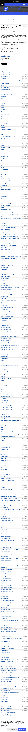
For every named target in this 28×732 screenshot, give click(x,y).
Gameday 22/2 (3, 127)
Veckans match (3, 298)
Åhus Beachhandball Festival (6, 327)
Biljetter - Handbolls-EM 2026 (6, 181)
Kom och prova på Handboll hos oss (7, 72)
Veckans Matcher (4, 196)
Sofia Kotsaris (3, 516)
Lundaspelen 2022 (4, 545)
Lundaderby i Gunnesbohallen (6, 405)
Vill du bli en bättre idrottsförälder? (7, 666)
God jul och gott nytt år (5, 156)
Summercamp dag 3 (4, 485)
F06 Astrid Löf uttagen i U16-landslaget (8, 634)
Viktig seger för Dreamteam (6, 192)
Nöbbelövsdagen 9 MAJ (5, 89)
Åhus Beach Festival (4, 76)
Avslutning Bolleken (4, 343)
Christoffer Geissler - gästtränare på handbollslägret (10, 500)
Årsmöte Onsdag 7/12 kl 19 (6, 571)
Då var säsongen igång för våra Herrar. (8, 714)
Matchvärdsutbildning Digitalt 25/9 (7, 471)
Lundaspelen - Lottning (5, 562)
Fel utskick (3, 231)
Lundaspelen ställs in (4, 697)
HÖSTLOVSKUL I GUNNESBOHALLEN (7, 303)
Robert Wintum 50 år (4, 385)
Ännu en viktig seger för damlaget (7, 140)
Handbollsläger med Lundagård (7, 654)
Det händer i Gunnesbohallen (6, 285)
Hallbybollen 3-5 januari (5, 278)
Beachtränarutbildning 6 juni (6, 342)
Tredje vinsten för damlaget (6, 463)
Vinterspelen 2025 (4, 269)
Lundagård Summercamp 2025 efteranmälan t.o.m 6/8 (11, 256)
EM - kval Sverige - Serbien (5, 120)
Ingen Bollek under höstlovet (6, 302)
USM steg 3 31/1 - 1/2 (5, 138)
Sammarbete (3, 158)
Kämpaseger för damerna (5, 445)
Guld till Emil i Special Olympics (6, 627)
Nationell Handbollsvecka (5, 609)
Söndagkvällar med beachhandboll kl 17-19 (9, 498)
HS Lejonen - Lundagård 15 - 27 (6, 683)
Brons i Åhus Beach (4, 232)
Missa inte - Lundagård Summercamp (8, 332)
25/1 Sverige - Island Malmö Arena (7, 141)
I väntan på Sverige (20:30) (5, 690)
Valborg (2, 663)
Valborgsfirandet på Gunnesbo (6, 511)
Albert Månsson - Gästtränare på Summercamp (9, 236)
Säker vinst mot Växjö (5, 442)
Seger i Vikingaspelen (5, 312)
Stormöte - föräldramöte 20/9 (6, 472)
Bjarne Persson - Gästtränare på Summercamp (9, 336)
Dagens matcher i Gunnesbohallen (7, 587)
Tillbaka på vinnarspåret (5, 454)
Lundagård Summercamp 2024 (6, 362)
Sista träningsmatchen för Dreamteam (8, 600)
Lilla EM (2, 165)
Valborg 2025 (3, 260)
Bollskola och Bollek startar (6, 325)
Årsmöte (2, 125)
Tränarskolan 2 (3, 363)
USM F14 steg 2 (3, 573)
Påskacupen (3, 376)
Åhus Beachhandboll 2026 (5, 74)
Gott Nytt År (3, 280)
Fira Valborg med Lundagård (6, 263)
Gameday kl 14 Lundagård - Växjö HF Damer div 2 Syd (11, 443)
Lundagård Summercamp (5, 56)
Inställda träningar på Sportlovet (7, 681)
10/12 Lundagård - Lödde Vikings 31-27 (8, 431)
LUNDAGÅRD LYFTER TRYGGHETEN (7, 100)
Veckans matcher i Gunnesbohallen (7, 392)
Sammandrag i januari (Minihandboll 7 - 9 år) (9, 694)
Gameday (2, 98)
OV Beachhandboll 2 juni (5, 347)
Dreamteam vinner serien (5, 674)
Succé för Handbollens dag (6, 602)
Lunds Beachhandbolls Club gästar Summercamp (10, 238)
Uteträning (2, 360)
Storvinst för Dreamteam (5, 465)
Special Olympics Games (5, 641)
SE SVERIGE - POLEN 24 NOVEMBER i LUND (9, 300)
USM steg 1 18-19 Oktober (5, 205)
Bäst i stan (2, 542)
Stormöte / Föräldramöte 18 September (8, 227)
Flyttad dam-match (4, 574)
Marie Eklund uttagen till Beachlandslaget (8, 245)
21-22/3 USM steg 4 (4, 103)
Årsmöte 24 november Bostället (6, 708)
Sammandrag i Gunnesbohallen (6, 423)
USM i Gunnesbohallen (5, 710)
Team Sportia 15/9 (4, 607)
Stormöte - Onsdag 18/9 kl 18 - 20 (7, 316)
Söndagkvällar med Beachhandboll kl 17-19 (9, 629)
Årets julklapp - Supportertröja (6, 569)
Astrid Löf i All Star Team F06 (6, 664)
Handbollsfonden (4, 143)
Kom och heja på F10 (4, 200)
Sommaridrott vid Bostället (6, 243)
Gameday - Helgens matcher (6, 460)
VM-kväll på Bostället (4, 425)
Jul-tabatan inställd (4, 556)
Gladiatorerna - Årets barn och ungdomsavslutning (10, 365)
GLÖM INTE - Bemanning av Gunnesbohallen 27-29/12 (11, 420)
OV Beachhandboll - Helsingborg (7, 349)
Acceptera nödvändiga (12, 729)
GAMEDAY (2, 134)
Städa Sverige (3, 458)
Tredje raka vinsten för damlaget (7, 591)
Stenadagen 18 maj (4, 356)
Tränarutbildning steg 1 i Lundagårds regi (8, 554)
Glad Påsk (2, 101)
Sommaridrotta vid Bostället (6, 338)
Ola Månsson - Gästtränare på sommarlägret (9, 631)
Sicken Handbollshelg (5, 114)
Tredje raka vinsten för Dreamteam (7, 292)
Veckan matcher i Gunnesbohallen (7, 307)
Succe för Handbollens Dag (6, 318)
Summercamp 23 (4, 487)
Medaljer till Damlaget (5, 646)
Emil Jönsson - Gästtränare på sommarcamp (9, 623)
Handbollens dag (4, 476)
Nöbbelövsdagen (4, 251)
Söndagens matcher (4, 593)
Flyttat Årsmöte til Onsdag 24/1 (6, 409)
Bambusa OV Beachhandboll (6, 636)
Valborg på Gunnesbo (5, 657)
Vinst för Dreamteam (4, 603)
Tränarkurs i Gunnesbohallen (6, 372)
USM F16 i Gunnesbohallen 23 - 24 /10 (8, 712)
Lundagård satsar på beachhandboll (7, 505)
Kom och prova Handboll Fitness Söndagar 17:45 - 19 (11, 703)
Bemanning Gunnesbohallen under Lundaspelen (9, 549)
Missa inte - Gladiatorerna (5, 655)
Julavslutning (3, 167)
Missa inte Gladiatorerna (5, 652)
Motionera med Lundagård (6, 189)
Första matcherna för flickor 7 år (7, 407)
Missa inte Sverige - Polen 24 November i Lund (9, 294)
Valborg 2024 (3, 367)
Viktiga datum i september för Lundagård (8, 614)
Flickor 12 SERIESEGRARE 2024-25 (7, 265)
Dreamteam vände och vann (6, 109)
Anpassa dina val (4, 726)
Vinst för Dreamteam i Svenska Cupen (8, 136)
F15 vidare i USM (4, 699)
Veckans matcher (4, 185)
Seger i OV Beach (4, 247)
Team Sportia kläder (4, 596)
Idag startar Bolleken (4, 411)
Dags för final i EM (4, 576)
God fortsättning (4, 414)
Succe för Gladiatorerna (5, 650)
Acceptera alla (22, 729)
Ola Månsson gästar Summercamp (7, 340)
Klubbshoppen (3, 152)
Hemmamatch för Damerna (6, 580)
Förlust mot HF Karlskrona (5, 538)
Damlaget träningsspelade (5, 613)
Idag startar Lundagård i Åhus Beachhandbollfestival (10, 331)
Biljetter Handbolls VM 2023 (6, 563)
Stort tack (2, 85)
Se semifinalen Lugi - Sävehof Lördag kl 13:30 (9, 659)
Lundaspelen (3, 429)
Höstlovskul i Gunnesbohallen (6, 203)
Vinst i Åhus (3, 387)
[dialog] (14, 724)
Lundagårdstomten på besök (6, 283)
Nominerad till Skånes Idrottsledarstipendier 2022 (10, 677)
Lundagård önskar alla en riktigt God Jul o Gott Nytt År (11, 695)
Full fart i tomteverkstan (5, 174)
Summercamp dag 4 (4, 483)
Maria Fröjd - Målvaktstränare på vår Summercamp (10, 234)
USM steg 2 (3, 171)
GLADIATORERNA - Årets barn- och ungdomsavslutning (11, 509)
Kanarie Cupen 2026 (4, 92)
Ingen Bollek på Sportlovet (5, 391)
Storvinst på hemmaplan (5, 447)
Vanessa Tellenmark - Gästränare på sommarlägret (10, 622)
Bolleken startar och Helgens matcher (8, 274)
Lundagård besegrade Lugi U (6, 209)
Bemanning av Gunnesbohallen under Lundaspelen (10, 287)
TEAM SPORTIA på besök (5, 469)
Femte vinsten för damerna (6, 583)
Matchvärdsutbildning (5, 701)
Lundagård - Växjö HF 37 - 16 (6, 518)
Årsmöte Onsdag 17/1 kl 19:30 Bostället (8, 412)
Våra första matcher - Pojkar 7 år (7, 403)
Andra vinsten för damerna (5, 704)
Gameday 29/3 (3, 105)
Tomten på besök (4, 422)
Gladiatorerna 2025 (4, 252)
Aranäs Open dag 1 (4, 354)
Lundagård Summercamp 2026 (6, 94)
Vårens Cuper (3, 523)
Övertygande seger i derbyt (6, 402)
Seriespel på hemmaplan (5, 183)
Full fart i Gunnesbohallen (5, 229)
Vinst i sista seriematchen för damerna (8, 675)
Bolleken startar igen (4, 151)
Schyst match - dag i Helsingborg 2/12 (8, 436)
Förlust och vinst (4, 529)
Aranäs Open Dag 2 (4, 352)
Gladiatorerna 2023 (4, 507)
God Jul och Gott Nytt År (5, 416)
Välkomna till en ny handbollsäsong (7, 480)
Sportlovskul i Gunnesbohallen (6, 129)
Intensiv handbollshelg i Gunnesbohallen (8, 668)
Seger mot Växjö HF (4, 305)
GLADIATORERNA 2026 (5, 83)
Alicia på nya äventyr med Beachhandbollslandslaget (10, 80)
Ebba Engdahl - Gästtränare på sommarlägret (9, 625)
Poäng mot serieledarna (5, 169)
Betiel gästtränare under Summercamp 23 (8, 496)
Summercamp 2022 (4, 618)
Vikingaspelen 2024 (4, 320)
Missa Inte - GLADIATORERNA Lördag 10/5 (8, 258)
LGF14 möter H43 (4, 123)
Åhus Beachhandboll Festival (6, 329)
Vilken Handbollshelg (5, 684)
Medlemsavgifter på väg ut (6, 311)
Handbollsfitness (4, 514)
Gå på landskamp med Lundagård (7, 462)
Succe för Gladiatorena (5, 358)
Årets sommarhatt (4, 334)
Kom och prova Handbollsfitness (7, 688)
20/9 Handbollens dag (5, 223)
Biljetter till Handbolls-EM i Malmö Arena (8, 160)
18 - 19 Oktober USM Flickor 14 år (7, 212)
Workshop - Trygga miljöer (5, 178)
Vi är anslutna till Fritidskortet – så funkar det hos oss (11, 218)
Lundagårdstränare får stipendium (7, 661)
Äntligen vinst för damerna (5, 267)
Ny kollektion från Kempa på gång (7, 672)
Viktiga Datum (3, 71)
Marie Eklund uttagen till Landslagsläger (8, 254)
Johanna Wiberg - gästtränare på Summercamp (9, 240)
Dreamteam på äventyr (5, 598)
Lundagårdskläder (4, 567)
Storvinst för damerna (5, 382)
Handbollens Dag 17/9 (5, 605)
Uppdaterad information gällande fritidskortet (9, 214)
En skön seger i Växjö (5, 400)
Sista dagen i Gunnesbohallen (6, 547)
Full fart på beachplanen (5, 249)
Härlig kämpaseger (4, 296)
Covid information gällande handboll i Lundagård (10, 692)
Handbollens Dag (4, 225)
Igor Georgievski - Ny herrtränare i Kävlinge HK (9, 620)
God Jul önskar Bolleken (5, 161)
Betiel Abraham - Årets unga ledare (7, 648)
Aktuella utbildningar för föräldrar (7, 314)
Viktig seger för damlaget (5, 147)
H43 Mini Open (3, 96)
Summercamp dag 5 (4, 482)
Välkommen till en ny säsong (6, 616)
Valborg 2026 (3, 91)
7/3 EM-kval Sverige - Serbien (6, 131)
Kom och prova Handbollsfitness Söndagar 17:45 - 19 (11, 715)
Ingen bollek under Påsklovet (6, 378)
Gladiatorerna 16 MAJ (5, 87)
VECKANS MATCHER (4, 309)
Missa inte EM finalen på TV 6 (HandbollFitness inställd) (11, 686)
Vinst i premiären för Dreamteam (7, 594)
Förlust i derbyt (3, 418)
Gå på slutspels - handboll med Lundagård (9, 670)
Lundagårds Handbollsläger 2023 (7, 503)
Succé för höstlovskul (5, 449)
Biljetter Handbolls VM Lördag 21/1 (7, 540)
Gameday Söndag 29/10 (5, 456)
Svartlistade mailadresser (5, 276)
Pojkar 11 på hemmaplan (5, 111)
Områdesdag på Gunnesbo (6, 643)
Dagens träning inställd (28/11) (6, 180)
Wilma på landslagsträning (6, 522)
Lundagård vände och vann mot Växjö (8, 272)
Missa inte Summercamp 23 (6, 491)
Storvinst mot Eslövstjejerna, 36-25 (7, 396)
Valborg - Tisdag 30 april (5, 374)
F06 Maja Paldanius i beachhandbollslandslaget (9, 644)
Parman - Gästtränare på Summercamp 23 (8, 494)
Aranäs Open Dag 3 (4, 351)
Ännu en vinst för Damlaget (6, 589)
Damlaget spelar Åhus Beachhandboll (8, 489)
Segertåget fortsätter (4, 582)
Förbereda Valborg (4, 371)
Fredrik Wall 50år (4, 78)
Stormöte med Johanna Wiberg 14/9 (7, 611)
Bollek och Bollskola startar (6, 478)
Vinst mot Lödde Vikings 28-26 (6, 394)
